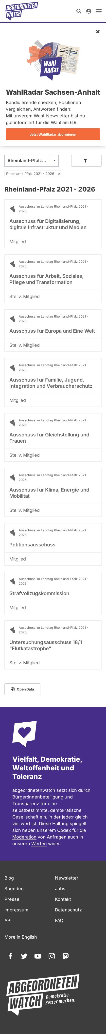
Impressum (16, 909)
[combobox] (31, 161)
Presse (11, 899)
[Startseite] (21, 11)
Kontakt (63, 899)
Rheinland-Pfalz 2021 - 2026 (30, 174)
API (8, 920)
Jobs (60, 888)
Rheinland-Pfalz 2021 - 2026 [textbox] (31, 160)
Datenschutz (68, 909)
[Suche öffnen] (79, 11)
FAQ (59, 920)
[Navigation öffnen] (99, 11)
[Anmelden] (89, 11)
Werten (39, 843)
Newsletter (66, 878)
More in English (20, 937)
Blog (9, 878)
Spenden (14, 888)
